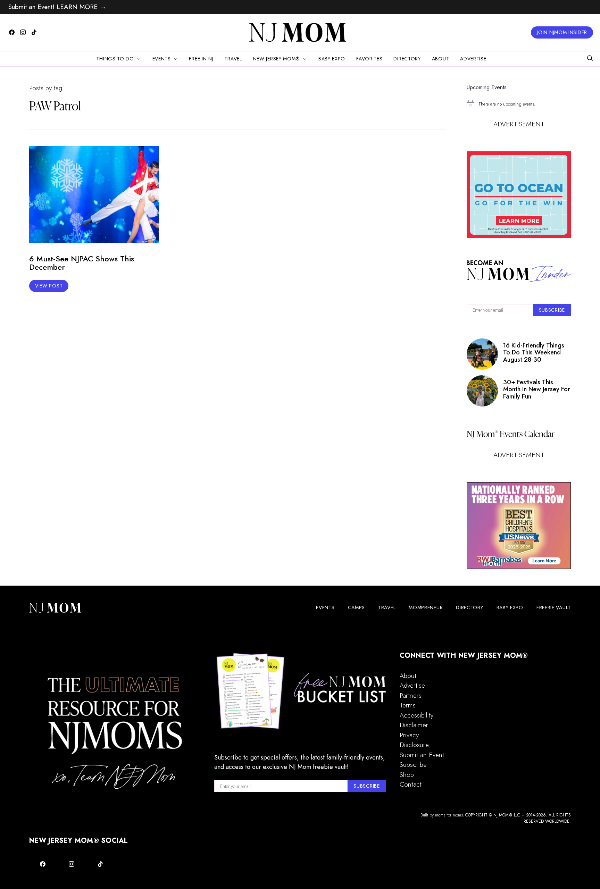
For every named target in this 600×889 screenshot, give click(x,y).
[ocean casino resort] (519, 194)
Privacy (409, 735)
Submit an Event (422, 755)
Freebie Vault (553, 607)
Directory (406, 58)
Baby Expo (331, 58)
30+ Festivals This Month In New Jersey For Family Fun (536, 389)
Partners (411, 695)
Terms (408, 705)
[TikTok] (34, 32)
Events (161, 58)
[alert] (519, 104)
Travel (233, 58)
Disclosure (414, 744)
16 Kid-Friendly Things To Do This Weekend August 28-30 (533, 352)
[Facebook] (12, 32)
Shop (407, 774)
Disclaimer (414, 725)
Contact (411, 784)
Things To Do (115, 58)
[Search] (590, 58)
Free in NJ (201, 58)
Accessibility (416, 715)
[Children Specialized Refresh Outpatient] (519, 525)
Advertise (473, 58)
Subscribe (413, 764)
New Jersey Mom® (276, 58)
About (440, 58)
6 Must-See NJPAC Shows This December (81, 263)
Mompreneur (426, 607)
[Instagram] (23, 32)
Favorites (369, 58)
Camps (356, 607)
